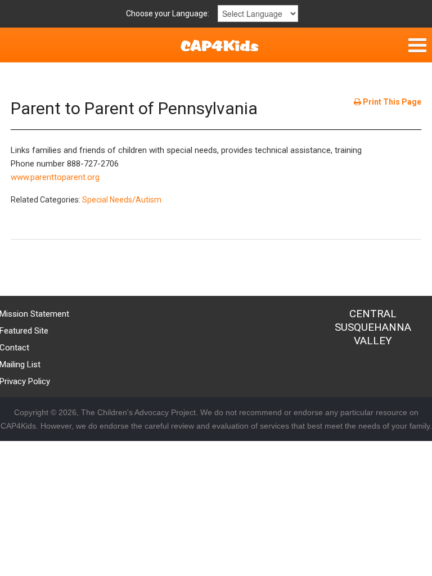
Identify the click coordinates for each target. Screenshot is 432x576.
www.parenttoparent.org (55, 177)
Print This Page (391, 101)
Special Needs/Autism (121, 199)
